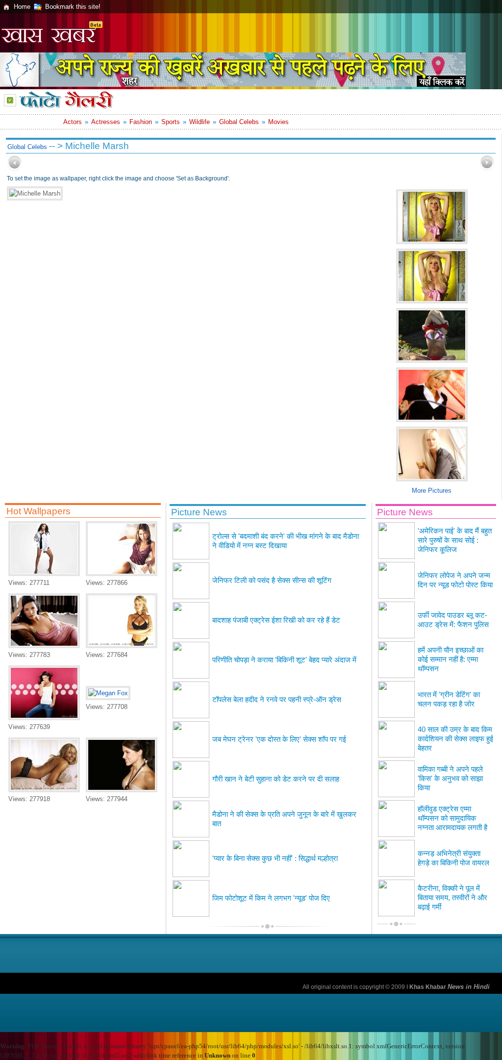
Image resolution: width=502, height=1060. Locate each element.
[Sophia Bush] (121, 790)
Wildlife (199, 122)
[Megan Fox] (108, 693)
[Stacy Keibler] (44, 790)
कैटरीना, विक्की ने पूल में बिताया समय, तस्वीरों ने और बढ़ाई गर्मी (452, 897)
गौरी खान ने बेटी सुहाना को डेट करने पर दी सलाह (275, 779)
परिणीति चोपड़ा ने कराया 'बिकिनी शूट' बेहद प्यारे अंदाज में (284, 660)
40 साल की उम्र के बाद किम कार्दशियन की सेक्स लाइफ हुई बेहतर (455, 739)
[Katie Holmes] (44, 718)
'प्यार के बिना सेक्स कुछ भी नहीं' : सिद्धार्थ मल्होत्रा (275, 858)
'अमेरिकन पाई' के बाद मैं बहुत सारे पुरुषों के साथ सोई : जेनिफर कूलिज (455, 540)
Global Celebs (239, 122)
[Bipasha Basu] (44, 574)
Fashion (140, 122)
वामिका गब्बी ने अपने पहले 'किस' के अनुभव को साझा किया (450, 778)
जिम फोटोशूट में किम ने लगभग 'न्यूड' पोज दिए (271, 898)
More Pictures (432, 490)
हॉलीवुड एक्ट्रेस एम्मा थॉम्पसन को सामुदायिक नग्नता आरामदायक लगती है (452, 818)
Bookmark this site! (72, 6)
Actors (72, 122)
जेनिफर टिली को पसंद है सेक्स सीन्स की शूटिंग (271, 580)
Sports (170, 122)
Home (22, 6)
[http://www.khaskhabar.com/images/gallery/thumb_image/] (15, 169)
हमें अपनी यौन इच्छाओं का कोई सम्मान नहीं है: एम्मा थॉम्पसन (450, 659)
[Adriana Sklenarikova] (121, 646)
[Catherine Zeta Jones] (44, 646)
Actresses (105, 122)
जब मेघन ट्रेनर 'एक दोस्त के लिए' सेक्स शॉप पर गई (279, 739)
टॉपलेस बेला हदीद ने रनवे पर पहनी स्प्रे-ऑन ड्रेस (276, 700)
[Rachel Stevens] (121, 574)
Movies (278, 122)
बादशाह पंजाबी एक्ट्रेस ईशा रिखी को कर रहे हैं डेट (276, 620)
